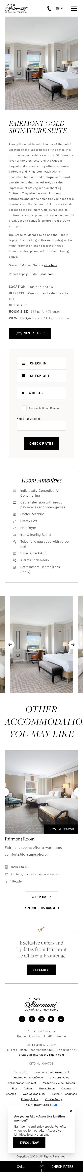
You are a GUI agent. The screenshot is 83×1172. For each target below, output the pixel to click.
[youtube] (51, 1019)
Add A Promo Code (29, 418)
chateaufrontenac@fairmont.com (41, 1054)
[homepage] (18, 8)
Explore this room (39, 908)
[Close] (70, 1110)
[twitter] (32, 1019)
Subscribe (41, 970)
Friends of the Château (28, 1077)
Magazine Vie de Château (59, 1083)
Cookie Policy (53, 1099)
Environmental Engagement (51, 1072)
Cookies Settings (41, 1105)
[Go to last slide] (10, 644)
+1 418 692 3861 (44, 1045)
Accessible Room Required (45, 408)
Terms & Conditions (64, 1094)
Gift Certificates (59, 1077)
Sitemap (11, 1094)
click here (50, 265)
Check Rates (41, 443)
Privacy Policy (29, 1099)
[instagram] (41, 1019)
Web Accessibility (34, 1094)
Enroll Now (29, 1142)
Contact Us (20, 1072)
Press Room (47, 1088)
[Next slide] (72, 644)
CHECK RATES (41, 897)
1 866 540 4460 (65, 1050)
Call (21, 1166)
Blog (14, 1088)
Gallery (28, 1088)
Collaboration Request (22, 1083)
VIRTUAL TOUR (34, 333)
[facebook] (22, 1019)
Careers (66, 1088)
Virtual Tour (66, 828)
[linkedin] (61, 1019)
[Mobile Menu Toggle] (74, 8)
